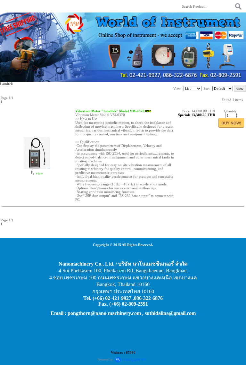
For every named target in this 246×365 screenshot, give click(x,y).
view (38, 173)
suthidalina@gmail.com (170, 313)
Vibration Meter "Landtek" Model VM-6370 (109, 111)
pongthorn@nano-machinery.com (104, 313)
